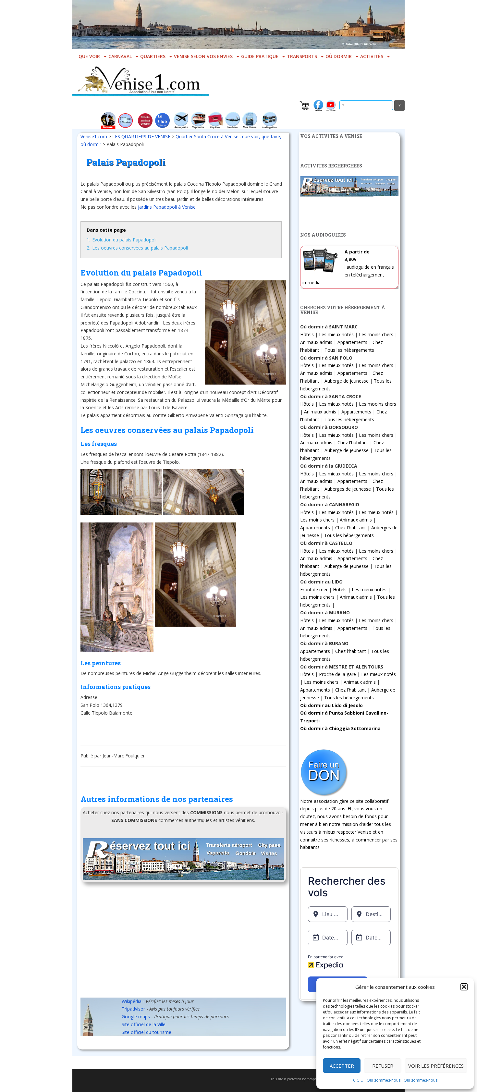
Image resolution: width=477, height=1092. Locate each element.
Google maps (136, 1016)
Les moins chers (376, 334)
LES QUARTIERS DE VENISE (141, 136)
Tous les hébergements (349, 350)
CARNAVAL (120, 56)
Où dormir (338, 56)
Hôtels (307, 334)
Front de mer (314, 589)
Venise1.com (93, 136)
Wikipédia (131, 1001)
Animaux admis (316, 342)
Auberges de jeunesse (347, 489)
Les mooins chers (377, 404)
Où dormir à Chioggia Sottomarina (340, 728)
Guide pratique (259, 56)
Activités (371, 56)
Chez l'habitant (352, 442)
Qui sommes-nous (383, 1080)
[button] (464, 987)
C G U (358, 1080)
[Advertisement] (183, 938)
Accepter (342, 1065)
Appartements (352, 342)
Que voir (89, 56)
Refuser (382, 1065)
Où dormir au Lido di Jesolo (331, 705)
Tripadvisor (133, 1009)
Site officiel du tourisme (146, 1032)
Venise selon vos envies (203, 56)
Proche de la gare (337, 674)
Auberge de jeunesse (346, 381)
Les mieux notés (336, 334)
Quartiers (152, 56)
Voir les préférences (436, 1065)
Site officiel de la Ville (143, 1024)
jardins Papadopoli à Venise (167, 207)
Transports (302, 56)
